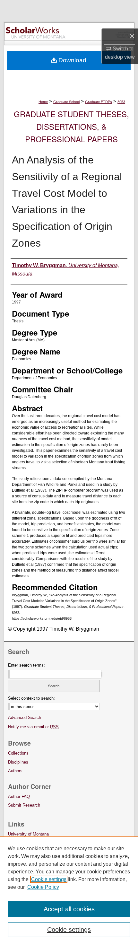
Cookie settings (48, 879)
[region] (69, 890)
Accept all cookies (69, 909)
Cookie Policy (43, 887)
